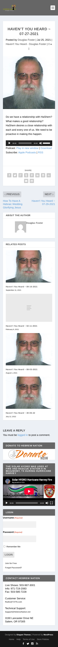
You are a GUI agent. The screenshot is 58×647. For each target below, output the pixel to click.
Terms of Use (29, 639)
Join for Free (11, 563)
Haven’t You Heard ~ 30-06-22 (20, 413)
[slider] (47, 142)
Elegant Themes (24, 635)
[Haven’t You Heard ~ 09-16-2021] (29, 266)
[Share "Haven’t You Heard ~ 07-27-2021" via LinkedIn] (37, 175)
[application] (29, 143)
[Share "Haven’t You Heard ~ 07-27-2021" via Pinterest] (32, 175)
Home (11, 639)
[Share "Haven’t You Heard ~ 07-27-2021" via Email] (26, 181)
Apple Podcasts (27, 152)
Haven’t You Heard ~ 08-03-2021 (22, 369)
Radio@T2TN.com (13, 602)
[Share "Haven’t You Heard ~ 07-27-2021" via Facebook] (9, 175)
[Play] (9, 143)
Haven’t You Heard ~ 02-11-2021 (21, 326)
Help (18, 639)
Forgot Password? (13, 567)
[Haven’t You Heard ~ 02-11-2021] (29, 308)
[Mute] (40, 143)
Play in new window (27, 148)
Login (9, 554)
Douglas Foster (26, 39)
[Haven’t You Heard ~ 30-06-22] (29, 393)
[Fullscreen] (51, 503)
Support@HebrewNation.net (17, 612)
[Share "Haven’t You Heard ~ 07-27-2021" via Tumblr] (26, 175)
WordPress (48, 635)
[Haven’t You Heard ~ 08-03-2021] (29, 349)
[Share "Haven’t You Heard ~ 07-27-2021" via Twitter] (15, 175)
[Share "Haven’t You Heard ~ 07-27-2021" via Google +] (20, 175)
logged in (23, 435)
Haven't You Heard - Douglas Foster (26, 44)
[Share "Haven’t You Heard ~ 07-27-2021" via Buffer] (43, 175)
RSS (40, 152)
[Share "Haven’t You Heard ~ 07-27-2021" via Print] (32, 181)
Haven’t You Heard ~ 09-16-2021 (22, 286)
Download (46, 148)
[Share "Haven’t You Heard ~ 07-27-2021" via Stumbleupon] (49, 175)
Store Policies (43, 639)
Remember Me (13, 546)
